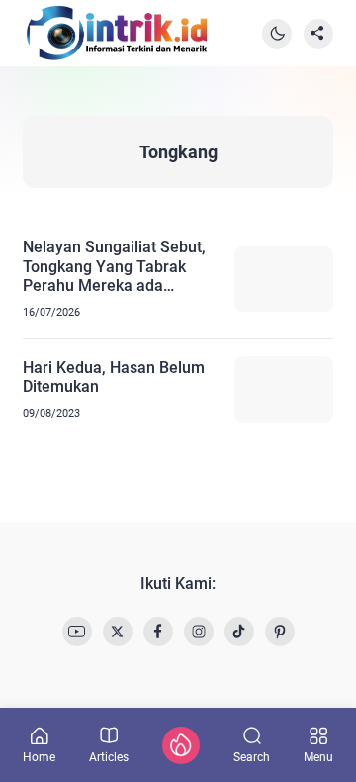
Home (39, 756)
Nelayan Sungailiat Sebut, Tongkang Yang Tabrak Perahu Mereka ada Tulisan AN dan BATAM (114, 266)
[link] (77, 631)
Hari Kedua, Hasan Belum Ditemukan (114, 377)
